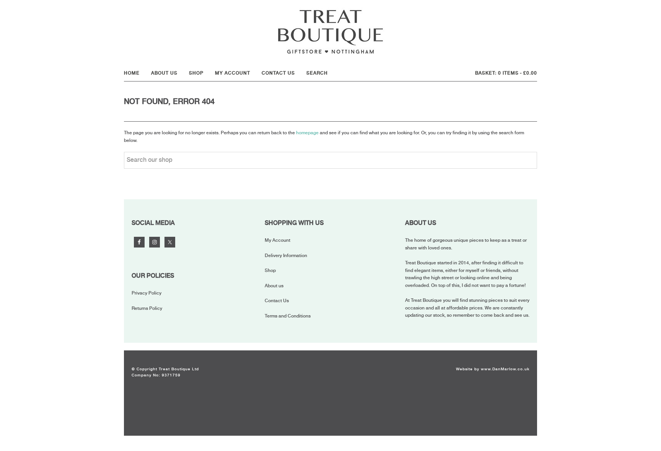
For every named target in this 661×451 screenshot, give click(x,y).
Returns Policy (147, 308)
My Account (277, 240)
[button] (319, 73)
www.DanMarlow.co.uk (505, 368)
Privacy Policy (146, 293)
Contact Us (277, 300)
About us (274, 285)
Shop (270, 270)
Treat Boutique (330, 31)
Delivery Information (286, 255)
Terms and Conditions (288, 316)
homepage (307, 132)
